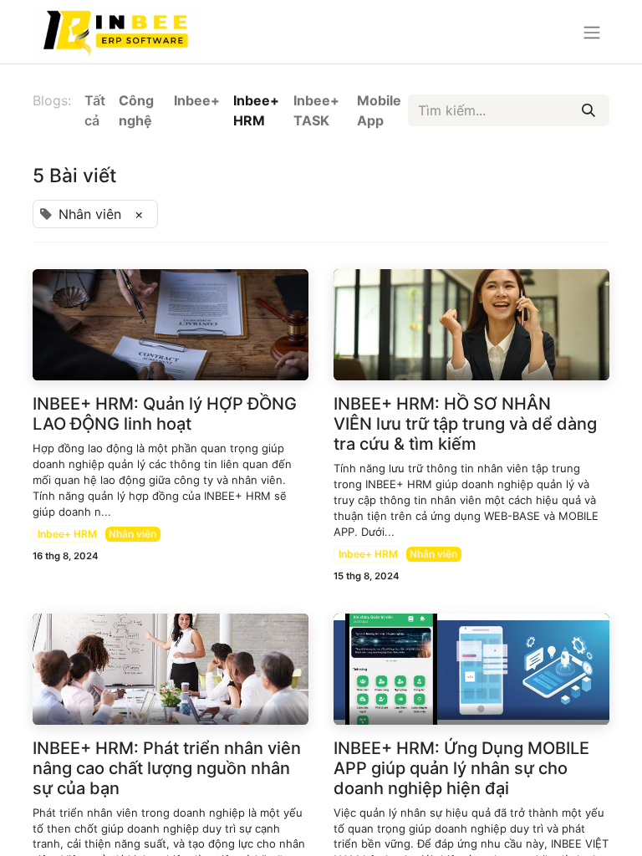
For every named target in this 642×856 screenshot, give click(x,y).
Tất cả (94, 110)
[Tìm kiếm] (588, 110)
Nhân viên (132, 533)
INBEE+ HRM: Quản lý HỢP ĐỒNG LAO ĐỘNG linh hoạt (165, 414)
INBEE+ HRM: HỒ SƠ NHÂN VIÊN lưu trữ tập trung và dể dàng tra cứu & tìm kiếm (465, 424)
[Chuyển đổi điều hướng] (591, 31)
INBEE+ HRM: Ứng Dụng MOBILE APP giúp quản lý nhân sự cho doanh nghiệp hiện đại (461, 768)
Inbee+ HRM (67, 533)
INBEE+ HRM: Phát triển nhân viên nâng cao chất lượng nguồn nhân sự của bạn (167, 768)
